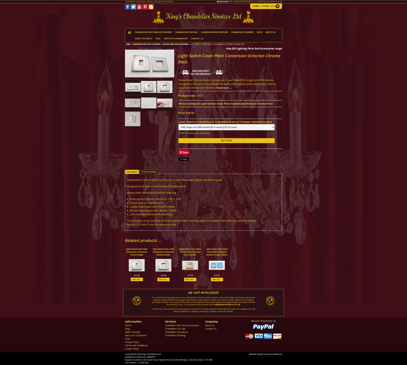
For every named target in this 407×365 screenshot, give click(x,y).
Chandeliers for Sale (186, 32)
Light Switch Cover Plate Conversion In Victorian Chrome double (163, 252)
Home (128, 44)
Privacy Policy (132, 342)
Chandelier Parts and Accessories (153, 32)
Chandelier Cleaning (242, 32)
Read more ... (224, 88)
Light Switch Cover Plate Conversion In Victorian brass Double (190, 252)
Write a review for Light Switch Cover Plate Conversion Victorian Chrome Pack (225, 103)
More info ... (136, 279)
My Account (222, 1)
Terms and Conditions (136, 345)
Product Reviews (149, 172)
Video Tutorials (143, 38)
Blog (259, 32)
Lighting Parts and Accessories (175, 44)
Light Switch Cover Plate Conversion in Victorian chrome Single (137, 252)
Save (185, 152)
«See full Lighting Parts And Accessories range (254, 48)
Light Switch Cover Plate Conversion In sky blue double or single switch (217, 252)
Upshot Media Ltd (274, 354)
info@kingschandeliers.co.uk (269, 1)
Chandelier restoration (214, 32)
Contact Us (197, 38)
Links (127, 338)
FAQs (158, 38)
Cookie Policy (132, 348)
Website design (256, 354)
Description (132, 172)
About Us (270, 32)
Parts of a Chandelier (176, 38)
